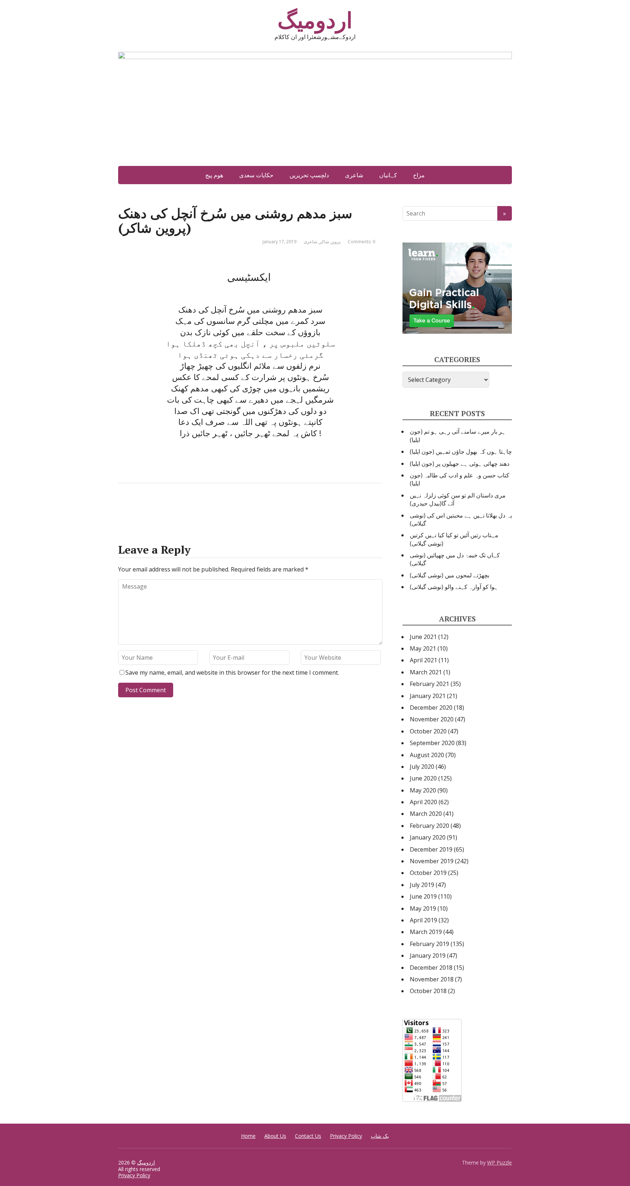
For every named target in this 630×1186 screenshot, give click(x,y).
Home (248, 1135)
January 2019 (428, 955)
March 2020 (426, 814)
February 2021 (429, 684)
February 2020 (429, 826)
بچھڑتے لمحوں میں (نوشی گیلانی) (449, 575)
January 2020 (428, 837)
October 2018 (428, 991)
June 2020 (423, 778)
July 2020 (422, 767)
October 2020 (428, 731)
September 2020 (432, 743)
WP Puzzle (499, 1162)
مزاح (419, 175)
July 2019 (422, 885)
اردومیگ (315, 20)
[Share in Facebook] (125, 507)
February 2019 (429, 944)
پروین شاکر (330, 242)
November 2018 (432, 979)
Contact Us (308, 1135)
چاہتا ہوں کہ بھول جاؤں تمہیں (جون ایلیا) (461, 451)
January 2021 (428, 696)
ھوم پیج (214, 175)
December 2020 (431, 708)
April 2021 (423, 660)
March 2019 (426, 932)
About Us (275, 1135)
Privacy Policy (346, 1135)
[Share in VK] (143, 507)
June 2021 (423, 637)
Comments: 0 (361, 242)
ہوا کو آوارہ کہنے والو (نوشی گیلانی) (454, 587)
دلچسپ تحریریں (309, 175)
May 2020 (423, 790)
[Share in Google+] (180, 507)
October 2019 (428, 873)
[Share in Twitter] (198, 507)
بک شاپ (380, 1135)
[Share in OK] (162, 507)
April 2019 (423, 920)
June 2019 (423, 896)
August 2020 (427, 755)
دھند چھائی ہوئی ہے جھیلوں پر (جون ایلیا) (459, 464)
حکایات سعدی (256, 175)
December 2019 (431, 849)
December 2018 (431, 968)
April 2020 (423, 802)
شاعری (354, 175)
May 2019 (423, 908)
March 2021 (426, 672)
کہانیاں (388, 175)
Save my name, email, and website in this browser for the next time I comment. (232, 672)
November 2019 (432, 861)
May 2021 (423, 648)
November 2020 (432, 719)
